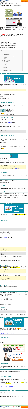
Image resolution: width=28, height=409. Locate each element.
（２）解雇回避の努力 (5, 58)
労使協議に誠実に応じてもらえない (6, 61)
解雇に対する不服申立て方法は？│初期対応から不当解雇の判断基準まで (8, 386)
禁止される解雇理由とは (5, 63)
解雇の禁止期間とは (5, 64)
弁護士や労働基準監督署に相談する (6, 67)
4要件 (6, 34)
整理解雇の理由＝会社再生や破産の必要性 (6, 54)
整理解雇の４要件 (10, 122)
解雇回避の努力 (5, 237)
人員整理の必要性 (12, 166)
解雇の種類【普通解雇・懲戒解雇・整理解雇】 (7, 53)
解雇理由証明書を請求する (5, 68)
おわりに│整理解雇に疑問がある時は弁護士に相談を (7, 70)
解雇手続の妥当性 (17, 168)
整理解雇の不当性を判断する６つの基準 (6, 60)
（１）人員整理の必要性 (5, 57)
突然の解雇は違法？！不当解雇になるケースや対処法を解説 (7, 114)
